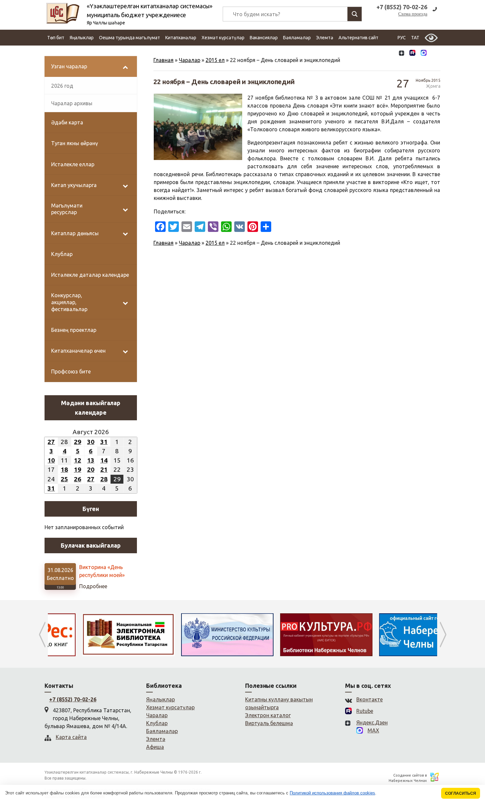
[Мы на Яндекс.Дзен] (401, 54)
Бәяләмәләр (297, 37)
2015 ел (215, 60)
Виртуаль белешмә (269, 723)
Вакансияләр (264, 37)
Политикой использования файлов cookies (332, 792)
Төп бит (55, 37)
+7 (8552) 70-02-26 (72, 699)
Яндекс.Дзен (372, 722)
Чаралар (189, 60)
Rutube (364, 711)
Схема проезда (412, 14)
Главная (163, 60)
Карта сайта (71, 737)
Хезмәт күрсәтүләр (223, 37)
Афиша (155, 747)
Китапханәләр (180, 37)
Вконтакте (369, 699)
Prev (42, 635)
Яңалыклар (82, 37)
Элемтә (324, 37)
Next (443, 635)
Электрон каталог (268, 715)
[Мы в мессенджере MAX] (423, 53)
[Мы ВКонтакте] (390, 54)
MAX (373, 730)
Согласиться (460, 793)
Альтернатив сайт (358, 37)
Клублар (157, 723)
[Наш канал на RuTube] (412, 54)
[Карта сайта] (434, 54)
